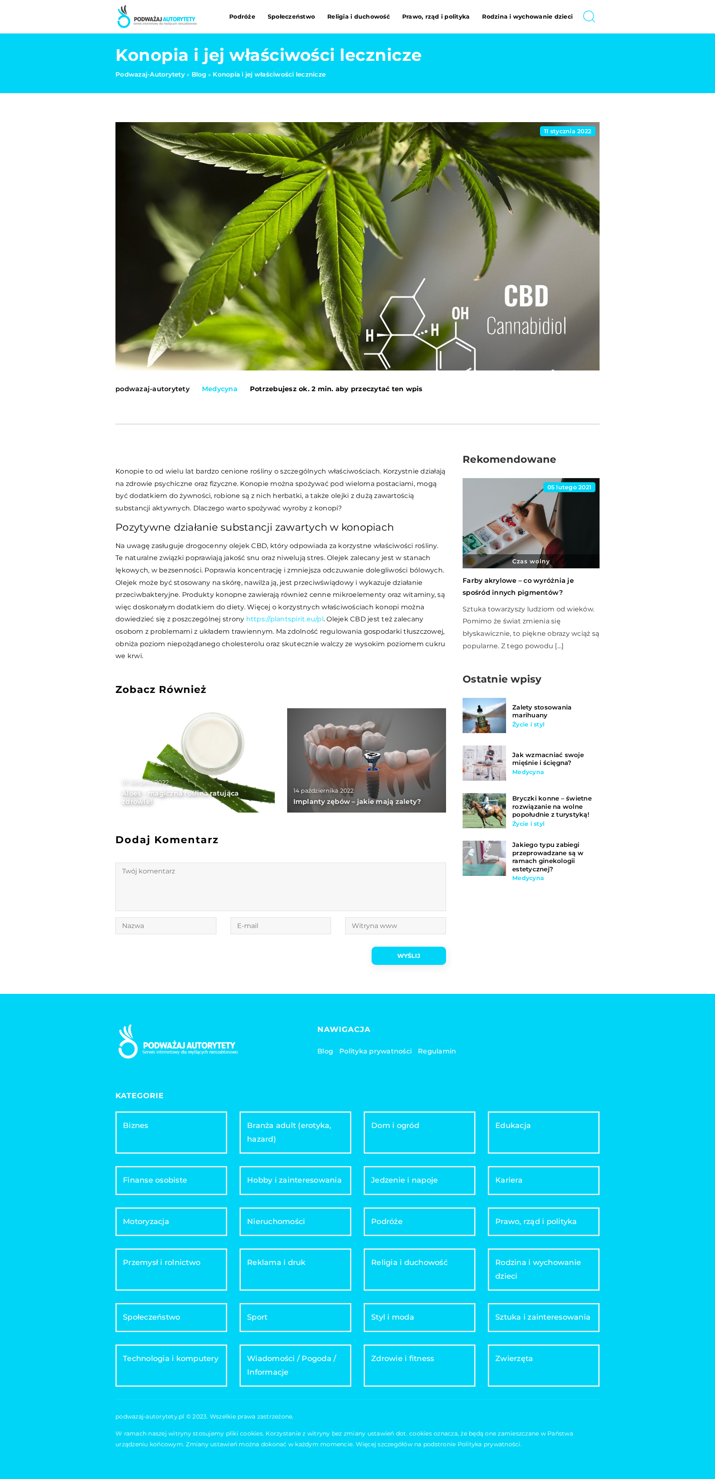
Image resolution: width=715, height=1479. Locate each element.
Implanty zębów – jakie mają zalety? (357, 802)
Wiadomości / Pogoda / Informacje (291, 1365)
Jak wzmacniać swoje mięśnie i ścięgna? (548, 759)
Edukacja (513, 1125)
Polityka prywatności (375, 1051)
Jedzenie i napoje (404, 1180)
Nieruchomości (276, 1221)
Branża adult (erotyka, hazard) (289, 1132)
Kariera (509, 1180)
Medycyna (220, 389)
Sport (257, 1317)
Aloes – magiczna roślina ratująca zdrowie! (180, 797)
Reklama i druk (276, 1262)
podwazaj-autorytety (152, 389)
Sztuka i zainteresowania (542, 1317)
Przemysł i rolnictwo (161, 1262)
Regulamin (437, 1051)
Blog (325, 1051)
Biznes (136, 1125)
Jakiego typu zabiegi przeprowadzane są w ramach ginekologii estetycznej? (547, 857)
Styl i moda (392, 1317)
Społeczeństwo (291, 16)
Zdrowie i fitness (402, 1358)
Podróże (242, 16)
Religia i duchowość (358, 16)
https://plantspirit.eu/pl (285, 619)
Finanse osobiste (155, 1180)
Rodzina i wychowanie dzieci (527, 16)
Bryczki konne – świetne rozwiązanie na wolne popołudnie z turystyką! (552, 806)
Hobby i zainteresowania (294, 1180)
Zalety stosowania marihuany (541, 711)
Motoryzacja (146, 1221)
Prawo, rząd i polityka (436, 16)
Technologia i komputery (170, 1358)
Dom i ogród (395, 1125)
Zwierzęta (514, 1358)
